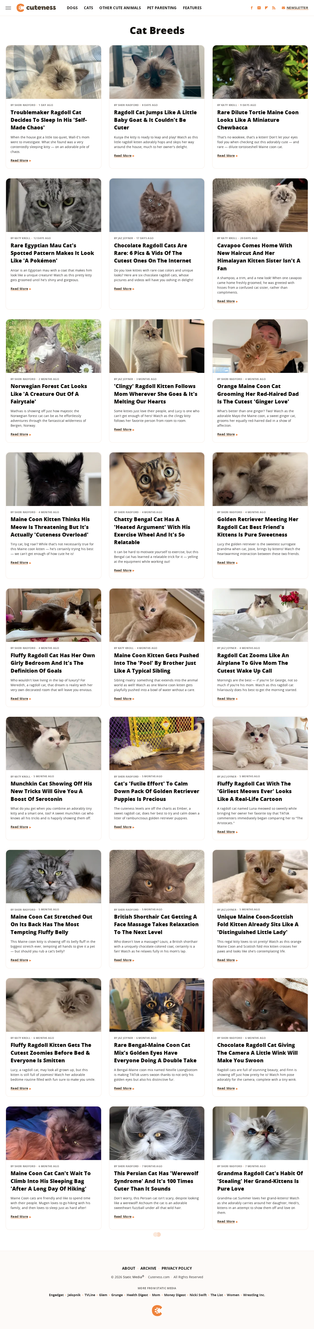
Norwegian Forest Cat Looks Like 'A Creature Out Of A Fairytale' (49, 393)
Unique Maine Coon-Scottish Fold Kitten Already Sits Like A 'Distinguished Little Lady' (258, 924)
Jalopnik (74, 1295)
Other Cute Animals (120, 7)
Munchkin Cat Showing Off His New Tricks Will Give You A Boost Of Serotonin (51, 791)
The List (217, 1295)
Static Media (132, 1277)
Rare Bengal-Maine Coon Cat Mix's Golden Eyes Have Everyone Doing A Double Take (155, 1052)
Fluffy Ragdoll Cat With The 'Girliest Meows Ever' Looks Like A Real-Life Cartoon (254, 791)
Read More (19, 160)
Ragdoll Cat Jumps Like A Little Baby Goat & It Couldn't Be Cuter (155, 120)
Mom (156, 1295)
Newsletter (297, 8)
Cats (88, 7)
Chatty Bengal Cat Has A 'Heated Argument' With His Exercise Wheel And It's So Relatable (152, 530)
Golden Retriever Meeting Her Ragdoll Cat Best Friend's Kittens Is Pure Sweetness (257, 526)
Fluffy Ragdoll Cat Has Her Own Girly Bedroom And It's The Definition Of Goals (53, 663)
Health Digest (137, 1295)
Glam (103, 1295)
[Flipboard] (266, 8)
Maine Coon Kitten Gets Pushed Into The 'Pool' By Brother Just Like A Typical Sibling (156, 663)
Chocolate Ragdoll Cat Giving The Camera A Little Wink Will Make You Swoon (257, 1052)
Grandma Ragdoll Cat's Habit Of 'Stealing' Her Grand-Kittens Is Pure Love (260, 1180)
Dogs (72, 7)
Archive (148, 1268)
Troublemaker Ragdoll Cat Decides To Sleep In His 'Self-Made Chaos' (49, 120)
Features (192, 7)
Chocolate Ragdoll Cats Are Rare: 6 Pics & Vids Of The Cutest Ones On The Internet (152, 253)
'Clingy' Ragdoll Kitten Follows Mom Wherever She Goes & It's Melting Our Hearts (155, 393)
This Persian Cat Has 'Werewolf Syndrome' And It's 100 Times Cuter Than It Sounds (156, 1180)
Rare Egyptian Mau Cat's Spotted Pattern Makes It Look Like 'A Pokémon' (52, 253)
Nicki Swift (198, 1295)
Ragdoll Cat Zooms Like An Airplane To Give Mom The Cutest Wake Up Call (253, 663)
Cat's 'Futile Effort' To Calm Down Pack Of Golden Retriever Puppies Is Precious (156, 791)
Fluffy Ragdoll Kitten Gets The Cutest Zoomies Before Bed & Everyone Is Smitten (51, 1052)
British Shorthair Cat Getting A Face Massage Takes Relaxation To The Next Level (156, 924)
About (128, 1268)
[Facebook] (252, 8)
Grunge (117, 1295)
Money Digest (175, 1295)
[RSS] (274, 8)
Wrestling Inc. (254, 1295)
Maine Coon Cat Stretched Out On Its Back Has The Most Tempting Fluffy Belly (51, 924)
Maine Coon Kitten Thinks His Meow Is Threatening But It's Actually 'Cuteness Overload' (50, 526)
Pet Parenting (162, 7)
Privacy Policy (177, 1268)
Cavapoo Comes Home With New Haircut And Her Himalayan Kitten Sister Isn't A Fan (258, 257)
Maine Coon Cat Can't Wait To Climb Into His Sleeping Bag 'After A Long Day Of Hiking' (51, 1180)
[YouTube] (259, 8)
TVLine (90, 1295)
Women (233, 1295)
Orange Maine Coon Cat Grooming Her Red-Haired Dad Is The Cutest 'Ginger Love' (258, 393)
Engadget (56, 1295)
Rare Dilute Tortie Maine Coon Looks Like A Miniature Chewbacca (258, 120)
